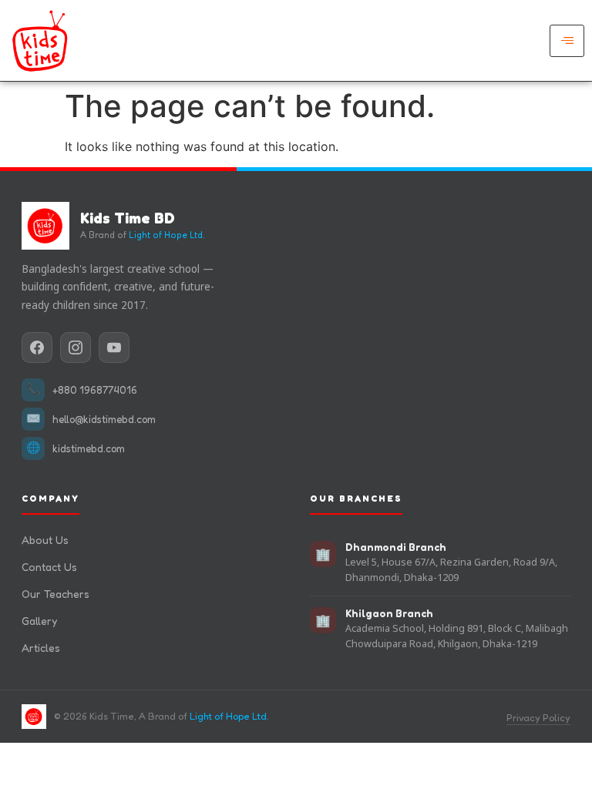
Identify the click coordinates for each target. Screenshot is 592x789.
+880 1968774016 (94, 390)
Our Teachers (55, 593)
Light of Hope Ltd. (166, 235)
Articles (41, 647)
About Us (45, 539)
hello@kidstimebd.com (104, 419)
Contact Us (49, 566)
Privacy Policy (538, 718)
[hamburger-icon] (567, 41)
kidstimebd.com (88, 448)
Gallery (39, 620)
